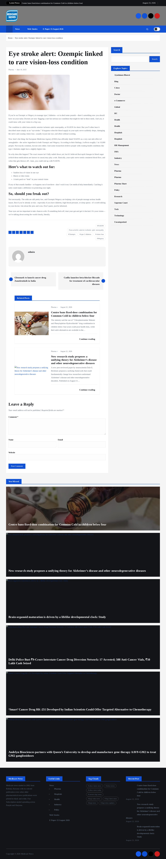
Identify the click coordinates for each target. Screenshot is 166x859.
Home (10, 38)
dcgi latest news (111, 799)
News (17, 29)
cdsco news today (95, 790)
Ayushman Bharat (122, 75)
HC (115, 113)
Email (60, 440)
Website (12, 452)
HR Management (121, 145)
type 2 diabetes (86, 234)
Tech (116, 209)
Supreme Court (120, 203)
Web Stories (32, 29)
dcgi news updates (108, 803)
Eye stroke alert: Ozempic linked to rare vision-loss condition (39, 38)
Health (117, 120)
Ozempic (72, 234)
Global (117, 107)
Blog (116, 81)
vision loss (100, 234)
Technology (119, 216)
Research (118, 196)
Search (117, 50)
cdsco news (111, 786)
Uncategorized (120, 222)
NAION (101, 226)
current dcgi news (95, 794)
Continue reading (87, 339)
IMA (116, 152)
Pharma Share (120, 184)
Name (11, 440)
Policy (116, 190)
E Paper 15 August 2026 (53, 29)
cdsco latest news (95, 786)
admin (31, 252)
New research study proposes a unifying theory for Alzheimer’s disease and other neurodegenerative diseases (143, 811)
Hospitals (118, 133)
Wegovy (101, 238)
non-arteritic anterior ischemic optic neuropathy (87, 230)
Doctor (117, 94)
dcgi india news (94, 799)
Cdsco (117, 88)
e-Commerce (119, 101)
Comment (13, 417)
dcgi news (92, 803)
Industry (118, 158)
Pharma (11, 70)
